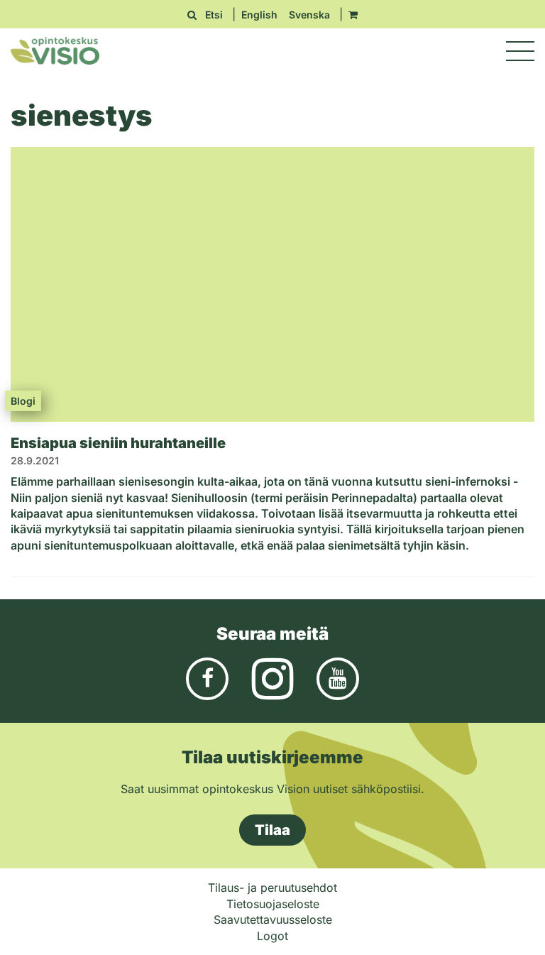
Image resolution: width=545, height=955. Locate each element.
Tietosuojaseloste (272, 904)
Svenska (309, 15)
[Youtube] (337, 677)
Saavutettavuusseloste (273, 919)
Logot (272, 936)
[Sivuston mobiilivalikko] (520, 51)
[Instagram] (272, 677)
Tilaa (272, 830)
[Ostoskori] (353, 15)
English (259, 15)
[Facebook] (207, 677)
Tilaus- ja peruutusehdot (272, 887)
